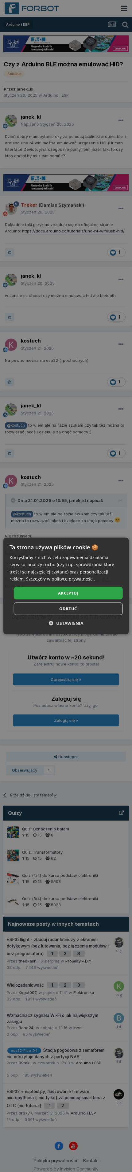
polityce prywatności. (73, 578)
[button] (66, 623)
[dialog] (66, 586)
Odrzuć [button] (68, 608)
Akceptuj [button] (68, 593)
